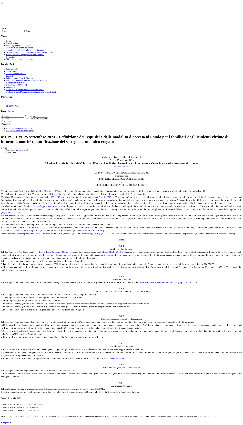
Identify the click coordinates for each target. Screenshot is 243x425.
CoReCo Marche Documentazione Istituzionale (25, 90)
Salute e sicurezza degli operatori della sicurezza (25, 55)
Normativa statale (22, 150)
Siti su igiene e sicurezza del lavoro (20, 59)
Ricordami (8, 121)
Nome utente (30, 116)
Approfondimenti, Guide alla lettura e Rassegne (25, 50)
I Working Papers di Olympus (18, 45)
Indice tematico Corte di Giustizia (19, 78)
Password (29, 119)
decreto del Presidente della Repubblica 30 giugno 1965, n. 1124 (37, 191)
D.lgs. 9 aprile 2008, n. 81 (16, 85)
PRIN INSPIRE (12, 106)
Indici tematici (11, 87)
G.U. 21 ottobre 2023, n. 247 (121, 166)
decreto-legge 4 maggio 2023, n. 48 (43, 197)
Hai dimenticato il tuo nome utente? (20, 131)
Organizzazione (12, 43)
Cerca (3, 28)
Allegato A (6, 422)
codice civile (118, 358)
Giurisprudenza (12, 71)
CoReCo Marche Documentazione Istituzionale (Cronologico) (31, 92)
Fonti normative (12, 69)
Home (8, 41)
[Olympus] (75, 24)
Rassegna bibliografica (15, 83)
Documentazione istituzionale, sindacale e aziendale (26, 80)
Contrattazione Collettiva (16, 74)
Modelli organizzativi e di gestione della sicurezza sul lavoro (30, 52)
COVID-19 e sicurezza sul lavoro (19, 48)
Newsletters (10, 57)
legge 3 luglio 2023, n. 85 (105, 197)
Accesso (5, 124)
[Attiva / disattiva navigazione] (2, 102)
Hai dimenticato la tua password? (19, 128)
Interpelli (9, 76)
